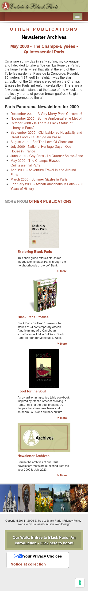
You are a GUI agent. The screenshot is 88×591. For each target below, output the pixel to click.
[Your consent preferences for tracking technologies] (79, 582)
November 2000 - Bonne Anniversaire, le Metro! (46, 118)
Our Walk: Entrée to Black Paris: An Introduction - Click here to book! (44, 540)
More (63, 271)
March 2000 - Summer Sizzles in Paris (39, 179)
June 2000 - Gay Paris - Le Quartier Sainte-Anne (47, 155)
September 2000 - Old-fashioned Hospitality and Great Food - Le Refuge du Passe (46, 134)
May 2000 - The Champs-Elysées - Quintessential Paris (36, 162)
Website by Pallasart (31, 524)
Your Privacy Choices (42, 556)
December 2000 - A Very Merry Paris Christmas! (46, 113)
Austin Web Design (58, 524)
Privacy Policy (72, 520)
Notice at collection (28, 564)
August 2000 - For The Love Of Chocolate (42, 141)
